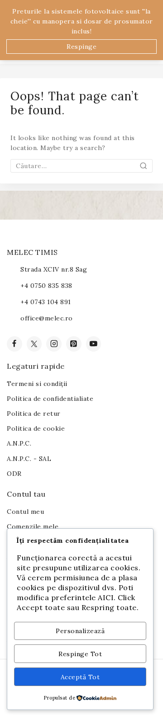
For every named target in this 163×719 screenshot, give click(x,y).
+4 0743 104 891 (45, 302)
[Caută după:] (81, 166)
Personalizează (80, 631)
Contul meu (25, 512)
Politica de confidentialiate (50, 399)
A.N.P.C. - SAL (29, 459)
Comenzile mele (32, 526)
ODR (14, 474)
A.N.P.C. (19, 443)
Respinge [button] (81, 46)
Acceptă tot (80, 677)
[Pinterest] (74, 344)
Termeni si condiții (37, 384)
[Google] (93, 344)
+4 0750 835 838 (46, 286)
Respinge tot (80, 654)
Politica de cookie (36, 428)
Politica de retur (34, 413)
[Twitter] (34, 344)
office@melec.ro (46, 318)
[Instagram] (54, 344)
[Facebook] (14, 344)
